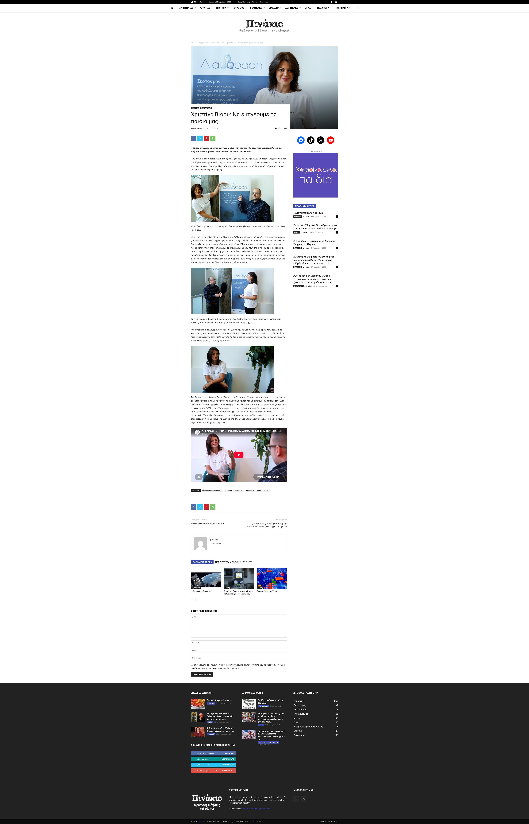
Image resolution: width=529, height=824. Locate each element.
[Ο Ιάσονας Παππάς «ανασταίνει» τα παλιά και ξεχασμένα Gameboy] (239, 578)
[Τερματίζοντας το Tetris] (272, 578)
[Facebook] (331, 2)
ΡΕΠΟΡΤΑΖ (205, 7)
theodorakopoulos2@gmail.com (255, 808)
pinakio (197, 128)
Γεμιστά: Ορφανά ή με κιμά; (308, 212)
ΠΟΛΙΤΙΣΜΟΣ (256, 7)
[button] (357, 7)
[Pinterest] (206, 138)
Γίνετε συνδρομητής (224, 771)
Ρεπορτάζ (297, 217)
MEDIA (308, 7)
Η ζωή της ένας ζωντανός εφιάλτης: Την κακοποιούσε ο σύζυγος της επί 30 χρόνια (267, 525)
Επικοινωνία (264, 2)
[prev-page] (192, 599)
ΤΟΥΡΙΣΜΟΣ (238, 7)
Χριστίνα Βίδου (262, 490)
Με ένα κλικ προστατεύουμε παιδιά (207, 523)
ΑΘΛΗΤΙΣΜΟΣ (292, 7)
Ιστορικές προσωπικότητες (268, 742)
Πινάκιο (255, 2)
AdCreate (257, 821)
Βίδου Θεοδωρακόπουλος (212, 490)
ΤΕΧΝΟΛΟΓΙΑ (323, 7)
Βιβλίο (296, 232)
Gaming (227, 588)
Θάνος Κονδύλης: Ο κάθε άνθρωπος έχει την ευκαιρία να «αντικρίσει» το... (220, 716)
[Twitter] (336, 2)
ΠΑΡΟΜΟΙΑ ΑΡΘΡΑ (202, 562)
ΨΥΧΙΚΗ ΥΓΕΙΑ (341, 7)
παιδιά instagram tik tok (244, 490)
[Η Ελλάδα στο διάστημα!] (206, 578)
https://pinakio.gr (216, 543)
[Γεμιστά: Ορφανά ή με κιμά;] (198, 704)
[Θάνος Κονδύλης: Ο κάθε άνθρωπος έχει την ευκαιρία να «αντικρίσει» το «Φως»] (198, 717)
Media (261, 725)
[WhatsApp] (212, 138)
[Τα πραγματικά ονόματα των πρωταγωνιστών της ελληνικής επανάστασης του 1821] (249, 734)
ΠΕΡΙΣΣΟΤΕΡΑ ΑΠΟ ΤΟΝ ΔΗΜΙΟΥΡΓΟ (234, 562)
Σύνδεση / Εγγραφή (243, 2)
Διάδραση (228, 490)
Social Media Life (217, 43)
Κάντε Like (229, 753)
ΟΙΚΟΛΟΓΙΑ (274, 7)
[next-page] (197, 599)
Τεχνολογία (203, 43)
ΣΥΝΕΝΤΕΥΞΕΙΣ (186, 7)
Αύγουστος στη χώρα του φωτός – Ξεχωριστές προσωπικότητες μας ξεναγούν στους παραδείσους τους (312, 279)
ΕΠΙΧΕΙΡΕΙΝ (221, 7)
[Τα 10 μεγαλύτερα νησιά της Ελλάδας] (249, 704)
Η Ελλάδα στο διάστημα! (201, 591)
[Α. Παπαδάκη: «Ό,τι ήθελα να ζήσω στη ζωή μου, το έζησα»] (198, 732)
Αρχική (193, 43)
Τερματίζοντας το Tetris (267, 591)
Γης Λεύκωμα (298, 286)
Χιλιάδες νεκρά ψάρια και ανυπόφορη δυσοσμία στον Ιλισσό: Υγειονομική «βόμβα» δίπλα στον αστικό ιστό (313, 260)
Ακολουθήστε (228, 759)
